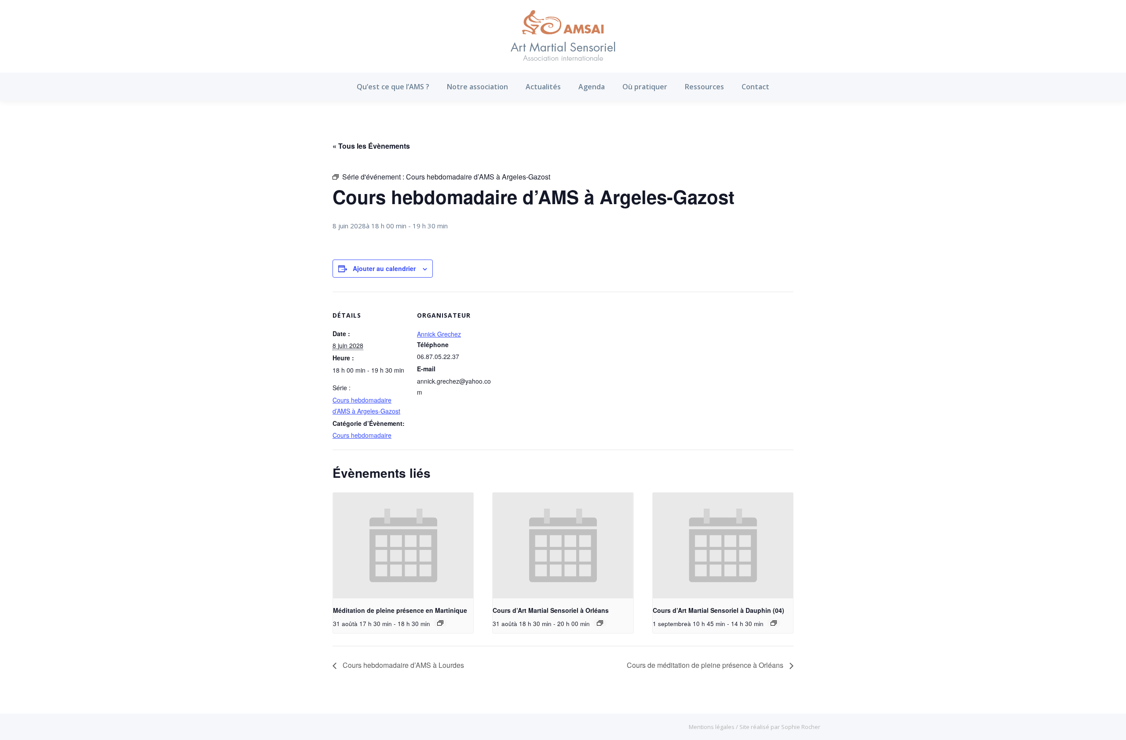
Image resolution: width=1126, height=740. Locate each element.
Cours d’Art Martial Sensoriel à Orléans (551, 610)
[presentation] (403, 545)
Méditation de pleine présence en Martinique (400, 610)
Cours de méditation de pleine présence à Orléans (706, 665)
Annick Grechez (439, 334)
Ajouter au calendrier (384, 268)
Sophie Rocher (800, 727)
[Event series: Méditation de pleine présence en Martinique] (440, 623)
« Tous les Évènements (371, 146)
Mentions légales (712, 727)
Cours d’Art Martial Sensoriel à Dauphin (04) (718, 610)
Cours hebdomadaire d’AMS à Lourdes (402, 665)
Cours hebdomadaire (362, 435)
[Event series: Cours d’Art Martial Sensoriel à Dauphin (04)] (774, 623)
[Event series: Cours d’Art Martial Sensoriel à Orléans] (600, 623)
